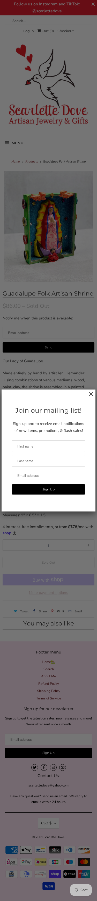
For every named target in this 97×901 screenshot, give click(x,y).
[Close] (88, 397)
